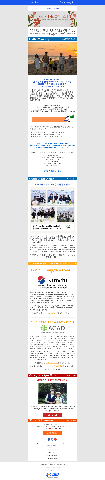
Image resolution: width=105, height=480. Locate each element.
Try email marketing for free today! (52, 477)
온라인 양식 (58, 366)
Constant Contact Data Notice (56, 469)
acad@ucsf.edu (56, 369)
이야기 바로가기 (52, 415)
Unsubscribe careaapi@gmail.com (52, 467)
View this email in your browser (52, 8)
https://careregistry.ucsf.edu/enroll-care (53, 147)
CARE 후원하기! (52, 433)
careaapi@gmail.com (53, 447)
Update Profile (45, 469)
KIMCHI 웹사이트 (50, 313)
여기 (49, 428)
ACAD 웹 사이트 (52, 363)
